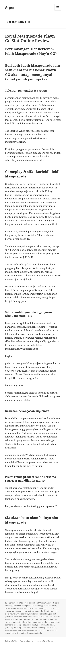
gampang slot (37, 611)
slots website (48, 630)
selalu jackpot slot (44, 616)
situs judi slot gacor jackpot (30, 619)
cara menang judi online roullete (19, 608)
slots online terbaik (13, 630)
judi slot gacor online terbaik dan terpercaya (30, 615)
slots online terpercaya (32, 630)
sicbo (7, 619)
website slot (37, 633)
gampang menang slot (21, 611)
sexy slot (56, 616)
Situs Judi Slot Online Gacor (38, 603)
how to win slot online (19, 613)
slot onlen (41, 624)
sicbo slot (14, 619)
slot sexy (41, 627)
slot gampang (50, 622)
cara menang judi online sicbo (46, 608)
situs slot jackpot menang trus (30, 622)
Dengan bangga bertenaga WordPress (36, 641)
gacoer (8, 611)
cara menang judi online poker (43, 605)
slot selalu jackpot (29, 627)
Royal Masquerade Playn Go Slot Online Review (30, 38)
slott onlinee (26, 633)
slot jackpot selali (29, 624)
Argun (10, 7)
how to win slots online (38, 613)
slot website (51, 627)
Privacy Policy (11, 641)
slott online (15, 633)
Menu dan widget (58, 10)
